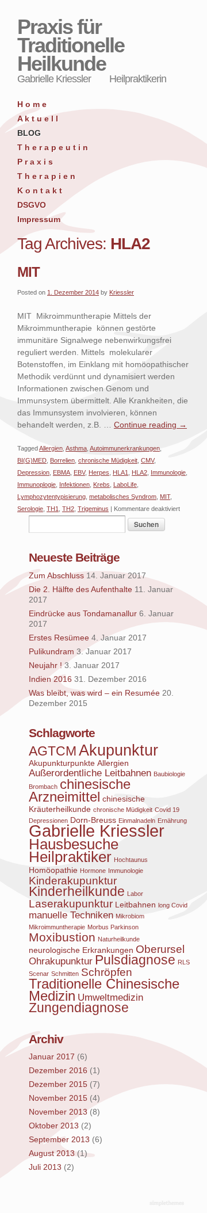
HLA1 (120, 472)
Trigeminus (93, 508)
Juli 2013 (45, 1167)
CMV (147, 460)
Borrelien (62, 460)
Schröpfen (106, 972)
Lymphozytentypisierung (51, 496)
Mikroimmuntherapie (57, 927)
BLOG (29, 133)
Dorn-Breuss (93, 820)
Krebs (101, 484)
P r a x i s (35, 161)
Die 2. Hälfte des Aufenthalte (80, 589)
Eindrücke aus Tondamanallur (83, 613)
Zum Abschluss (56, 575)
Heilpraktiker (70, 857)
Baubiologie (169, 773)
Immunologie (168, 472)
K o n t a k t (39, 190)
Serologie (30, 508)
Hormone (93, 870)
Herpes (99, 472)
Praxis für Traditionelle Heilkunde (70, 45)
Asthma (76, 448)
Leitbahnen (135, 904)
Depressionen (48, 820)
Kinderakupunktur (73, 881)
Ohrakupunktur (61, 961)
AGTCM (52, 751)
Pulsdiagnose (135, 960)
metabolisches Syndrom (122, 496)
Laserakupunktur (71, 904)
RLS (184, 962)
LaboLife (125, 484)
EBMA (61, 472)
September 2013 (59, 1139)
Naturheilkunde (119, 939)
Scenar (39, 973)
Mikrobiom (130, 916)
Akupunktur (118, 750)
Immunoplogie (36, 484)
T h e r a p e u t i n (52, 147)
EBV (79, 472)
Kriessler (121, 292)
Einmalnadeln (136, 820)
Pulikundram (51, 651)
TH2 (68, 508)
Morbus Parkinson (113, 927)
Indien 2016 (50, 679)
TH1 (53, 508)
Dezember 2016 (58, 1070)
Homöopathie (53, 870)
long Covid (172, 905)
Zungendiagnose (79, 1008)
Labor (135, 893)
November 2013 (58, 1111)
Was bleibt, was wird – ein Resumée (94, 692)
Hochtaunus (131, 859)
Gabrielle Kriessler (96, 830)
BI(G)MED (32, 460)
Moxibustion (62, 937)
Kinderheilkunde (77, 891)
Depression (33, 472)
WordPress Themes (168, 1203)
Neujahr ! (45, 665)
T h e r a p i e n (46, 176)
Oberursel (160, 949)
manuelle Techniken (71, 915)
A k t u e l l (37, 118)
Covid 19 (167, 809)
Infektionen (74, 484)
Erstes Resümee (59, 637)
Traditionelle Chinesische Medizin (104, 990)
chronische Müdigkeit (107, 460)
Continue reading (150, 424)
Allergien (51, 448)
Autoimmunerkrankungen (125, 448)
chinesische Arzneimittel (80, 790)
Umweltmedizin (110, 997)
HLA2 (139, 472)
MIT (28, 272)
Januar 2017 (52, 1056)
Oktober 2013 (54, 1125)
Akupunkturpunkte (62, 763)
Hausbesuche (73, 844)
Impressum (38, 219)
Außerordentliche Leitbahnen (90, 773)
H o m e (32, 104)
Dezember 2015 (58, 1084)
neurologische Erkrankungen (81, 950)
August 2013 (52, 1153)
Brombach (43, 786)
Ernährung (172, 820)
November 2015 (58, 1098)
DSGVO (31, 204)
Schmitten (65, 973)
